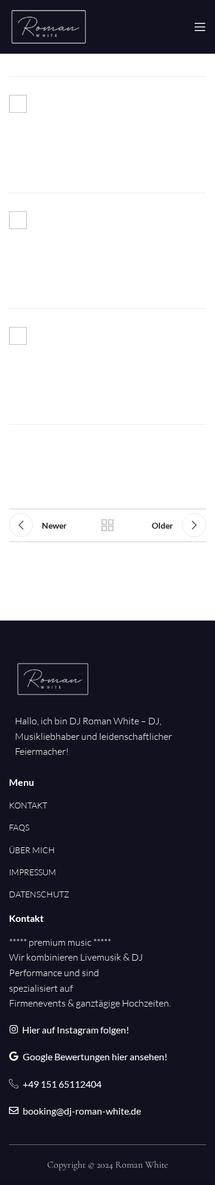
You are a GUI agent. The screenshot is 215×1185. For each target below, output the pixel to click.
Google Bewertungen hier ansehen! (95, 1056)
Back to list (107, 525)
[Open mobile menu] (200, 27)
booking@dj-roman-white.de (82, 1110)
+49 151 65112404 (62, 1084)
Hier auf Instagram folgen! (75, 1029)
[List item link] (39, 805)
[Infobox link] (107, 134)
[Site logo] (48, 26)
